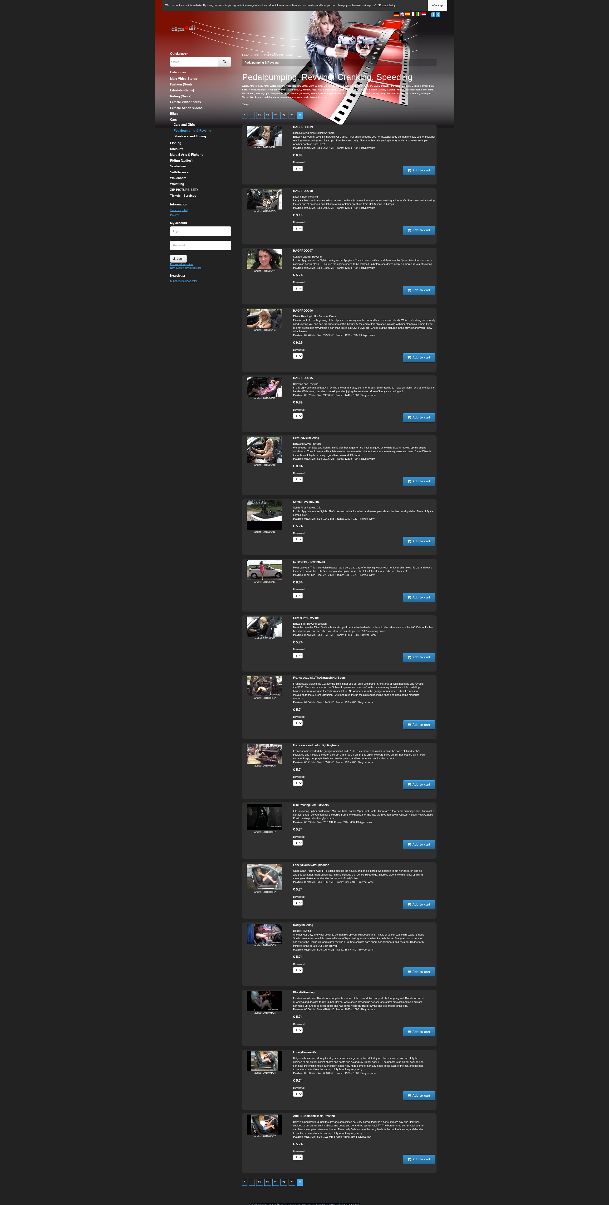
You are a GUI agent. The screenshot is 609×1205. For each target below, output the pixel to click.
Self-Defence (179, 172)
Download (298, 162)
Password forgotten (181, 264)
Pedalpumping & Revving (262, 62)
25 (291, 115)
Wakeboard (178, 178)
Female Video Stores (185, 102)
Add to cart (420, 170)
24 (283, 115)
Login (180, 258)
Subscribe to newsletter (183, 280)
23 (275, 115)
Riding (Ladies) (181, 160)
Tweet (245, 104)
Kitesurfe (176, 149)
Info (375, 5)
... (252, 115)
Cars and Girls (184, 124)
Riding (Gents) (180, 96)
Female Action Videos (186, 108)
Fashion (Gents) (181, 84)
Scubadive (178, 166)
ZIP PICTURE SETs (184, 190)
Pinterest (175, 215)
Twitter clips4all (178, 210)
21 (259, 115)
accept (439, 5)
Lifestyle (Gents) (182, 90)
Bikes (174, 113)
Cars (173, 119)
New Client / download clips (185, 267)
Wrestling (177, 184)
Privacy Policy (387, 5)
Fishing (175, 143)
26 (300, 115)
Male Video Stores (183, 78)
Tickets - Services (183, 195)
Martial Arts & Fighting (186, 154)
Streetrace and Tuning (190, 136)
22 (267, 115)
